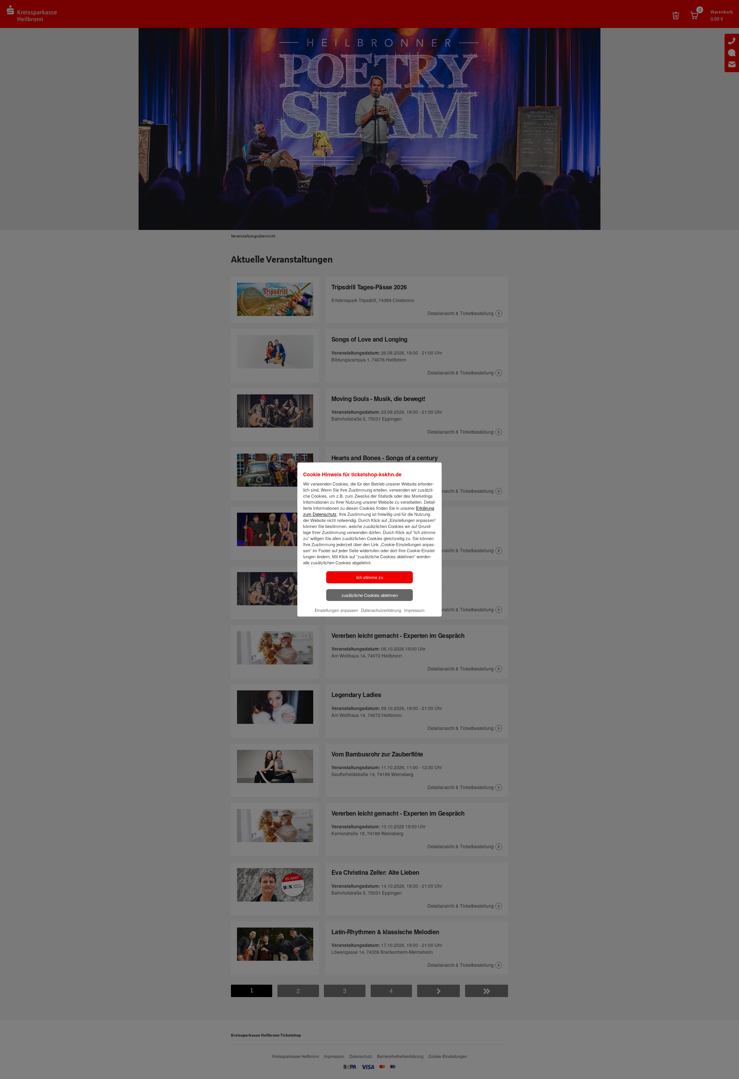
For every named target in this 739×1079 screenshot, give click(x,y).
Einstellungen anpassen (336, 610)
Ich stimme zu (369, 577)
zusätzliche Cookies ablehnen (369, 595)
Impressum (414, 610)
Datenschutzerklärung (381, 610)
